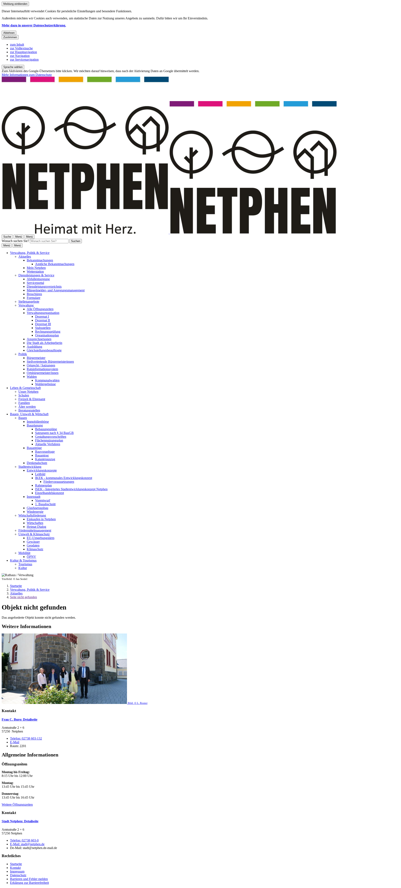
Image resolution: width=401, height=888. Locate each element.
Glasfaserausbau (37, 508)
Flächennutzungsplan (49, 440)
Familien (24, 403)
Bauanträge (34, 448)
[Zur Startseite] (169, 232)
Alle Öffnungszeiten (40, 309)
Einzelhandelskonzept (49, 493)
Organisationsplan (47, 335)
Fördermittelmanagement (34, 530)
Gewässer (33, 541)
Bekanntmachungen (40, 260)
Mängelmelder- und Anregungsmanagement (56, 290)
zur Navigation (20, 56)
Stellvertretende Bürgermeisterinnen (50, 361)
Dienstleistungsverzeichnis (44, 286)
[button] (200, 669)
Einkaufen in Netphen (41, 519)
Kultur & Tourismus (23, 560)
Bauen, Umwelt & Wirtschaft (29, 414)
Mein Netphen (36, 268)
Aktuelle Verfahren (47, 444)
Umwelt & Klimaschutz (34, 534)
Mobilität (24, 553)
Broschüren (34, 294)
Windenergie (35, 511)
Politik (22, 354)
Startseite (16, 586)
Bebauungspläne (46, 429)
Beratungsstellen (29, 410)
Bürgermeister (36, 358)
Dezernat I (42, 316)
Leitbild (40, 474)
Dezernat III (43, 324)
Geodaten (33, 545)
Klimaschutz (35, 549)
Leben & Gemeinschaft (25, 388)
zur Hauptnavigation (23, 52)
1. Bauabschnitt (45, 504)
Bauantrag (42, 455)
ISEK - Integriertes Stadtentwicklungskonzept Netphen (71, 489)
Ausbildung (34, 346)
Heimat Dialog (36, 526)
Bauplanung (35, 425)
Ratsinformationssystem (42, 369)
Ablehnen (9, 32)
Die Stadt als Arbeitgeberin (44, 343)
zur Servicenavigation (24, 59)
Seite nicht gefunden (23, 597)
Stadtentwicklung (29, 466)
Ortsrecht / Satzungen (41, 365)
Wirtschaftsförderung (32, 515)
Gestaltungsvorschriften (50, 436)
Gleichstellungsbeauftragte (44, 350)
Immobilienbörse (38, 421)
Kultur (22, 568)
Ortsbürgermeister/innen (42, 373)
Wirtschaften (35, 523)
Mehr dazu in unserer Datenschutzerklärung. (34, 25)
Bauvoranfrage (45, 451)
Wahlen (32, 376)
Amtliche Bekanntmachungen (54, 264)
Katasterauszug (45, 459)
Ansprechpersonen (39, 339)
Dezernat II (42, 320)
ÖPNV (31, 556)
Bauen (22, 418)
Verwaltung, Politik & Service (29, 253)
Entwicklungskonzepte (42, 470)
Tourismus (25, 564)
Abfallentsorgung (38, 279)
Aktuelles (24, 256)
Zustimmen (10, 37)
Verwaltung (26, 305)
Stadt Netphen (20, 821)
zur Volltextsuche (21, 48)
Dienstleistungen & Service (36, 275)
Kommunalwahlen (47, 380)
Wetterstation (35, 271)
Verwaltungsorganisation (43, 313)
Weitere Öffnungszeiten (17, 804)
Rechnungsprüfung (47, 331)
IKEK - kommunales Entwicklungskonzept (63, 478)
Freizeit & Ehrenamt (31, 399)
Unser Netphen (28, 391)
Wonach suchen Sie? (15, 241)
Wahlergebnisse (45, 384)
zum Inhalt (17, 44)
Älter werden (27, 406)
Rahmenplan (43, 485)
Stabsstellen (43, 328)
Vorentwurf (42, 500)
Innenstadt (33, 496)
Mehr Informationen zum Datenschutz (27, 75)
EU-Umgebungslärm (40, 538)
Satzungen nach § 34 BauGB (54, 433)
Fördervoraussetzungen (58, 481)
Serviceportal (35, 283)
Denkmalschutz (37, 463)
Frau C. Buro (19, 719)
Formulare (33, 298)
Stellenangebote (28, 301)
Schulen (23, 395)
